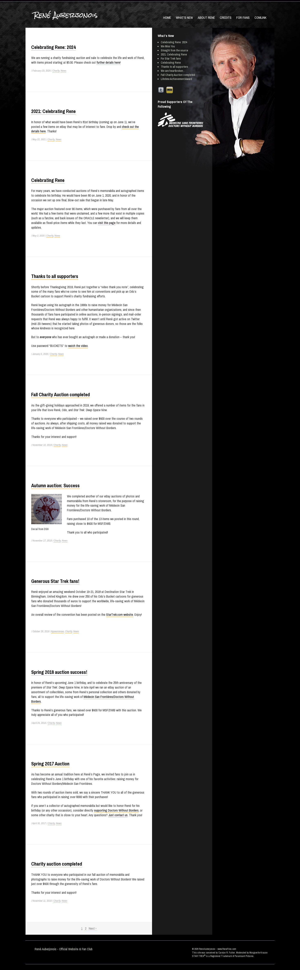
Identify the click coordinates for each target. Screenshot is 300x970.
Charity (55, 70)
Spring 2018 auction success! (59, 672)
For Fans (243, 17)
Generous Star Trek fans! (55, 581)
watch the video (78, 345)
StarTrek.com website (119, 614)
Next (92, 928)
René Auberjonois (66, 15)
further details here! (109, 62)
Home (167, 17)
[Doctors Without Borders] (180, 120)
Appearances (57, 631)
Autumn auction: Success (55, 485)
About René (206, 17)
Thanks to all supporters (54, 276)
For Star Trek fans (171, 58)
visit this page (107, 222)
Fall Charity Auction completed (60, 394)
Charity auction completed (56, 863)
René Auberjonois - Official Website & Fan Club (63, 949)
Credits (225, 17)
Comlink (260, 17)
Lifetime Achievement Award (176, 79)
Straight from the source (174, 50)
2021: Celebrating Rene (53, 111)
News (63, 70)
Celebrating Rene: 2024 (53, 47)
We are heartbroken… (173, 71)
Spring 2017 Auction (50, 763)
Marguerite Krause (258, 952)
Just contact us (118, 815)
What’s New (184, 17)
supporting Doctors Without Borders (116, 810)
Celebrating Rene (47, 180)
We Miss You (168, 46)
